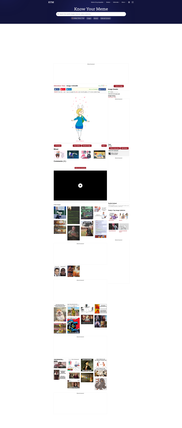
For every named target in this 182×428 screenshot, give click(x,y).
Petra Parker (111, 220)
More (123, 2)
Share (57, 89)
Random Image (86, 145)
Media (108, 2)
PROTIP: (56, 92)
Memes (96, 18)
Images (89, 18)
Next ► (104, 145)
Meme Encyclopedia (97, 2)
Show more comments (80, 167)
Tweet (69, 89)
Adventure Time (59, 86)
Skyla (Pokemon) (112, 230)
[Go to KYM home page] (51, 2)
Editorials (116, 2)
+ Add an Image (119, 86)
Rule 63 (120, 220)
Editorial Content (105, 18)
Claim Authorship (114, 148)
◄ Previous (58, 145)
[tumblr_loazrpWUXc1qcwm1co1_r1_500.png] (80, 118)
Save (63, 89)
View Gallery (77, 145)
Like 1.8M (102, 89)
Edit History (124, 148)
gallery (76, 92)
